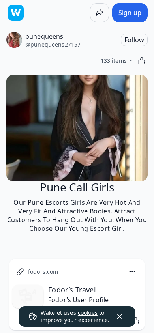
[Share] (99, 12)
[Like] (141, 60)
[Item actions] (132, 271)
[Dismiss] (119, 316)
